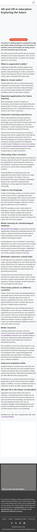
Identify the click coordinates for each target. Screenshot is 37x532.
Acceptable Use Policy (20, 519)
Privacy (4, 519)
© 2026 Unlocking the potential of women (18, 529)
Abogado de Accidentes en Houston (11, 511)
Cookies (10, 519)
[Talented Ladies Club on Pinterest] (20, 523)
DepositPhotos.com (7, 509)
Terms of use (31, 519)
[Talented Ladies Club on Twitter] (16, 523)
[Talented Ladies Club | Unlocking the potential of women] (13, 2)
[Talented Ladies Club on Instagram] (24, 523)
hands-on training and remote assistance (20, 146)
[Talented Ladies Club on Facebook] (12, 523)
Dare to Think (21, 527)
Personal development (18, 39)
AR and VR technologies (10, 229)
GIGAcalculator (19, 507)
